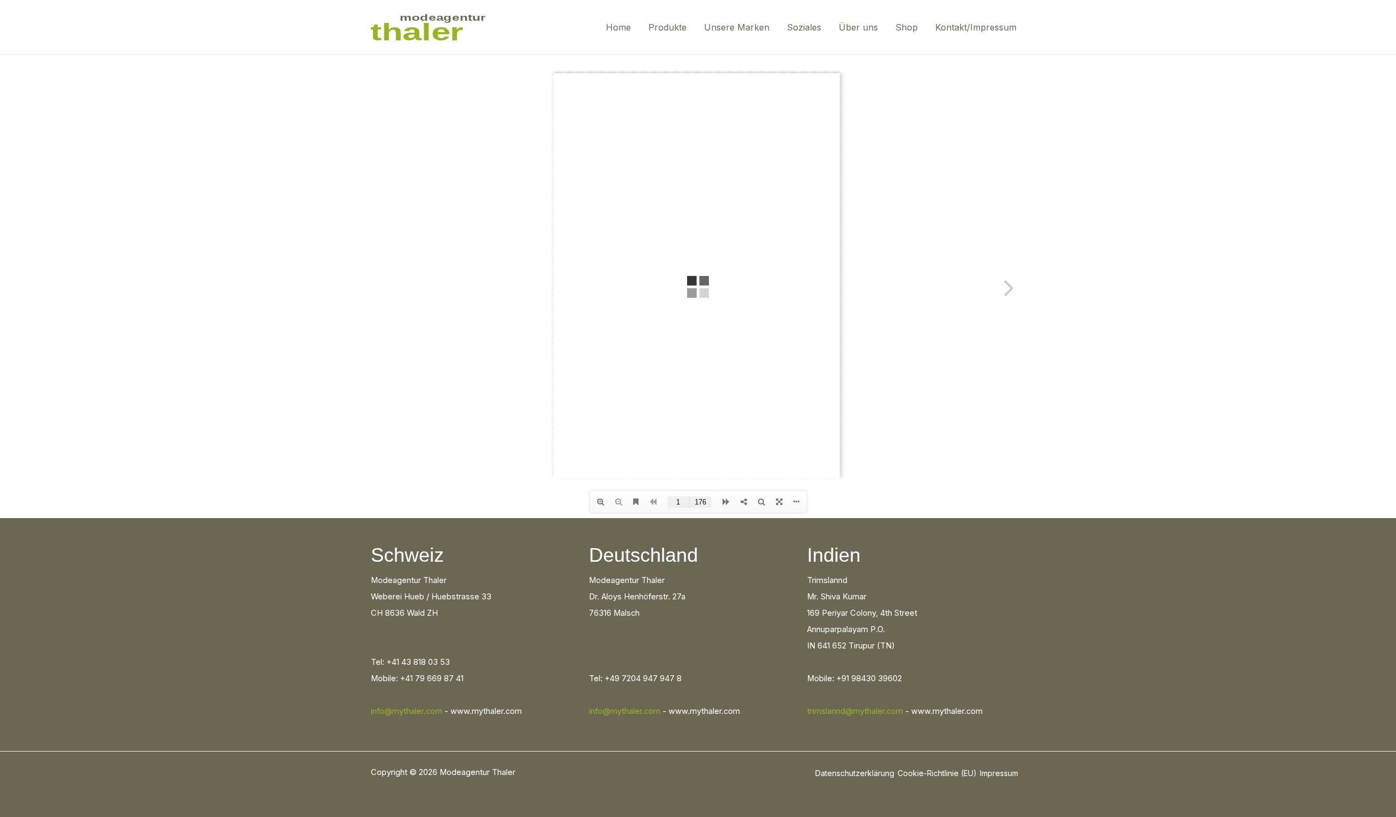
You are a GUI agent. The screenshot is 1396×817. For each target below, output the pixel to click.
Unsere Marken (736, 27)
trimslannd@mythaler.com (855, 711)
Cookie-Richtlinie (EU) (937, 773)
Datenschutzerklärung (854, 773)
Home (618, 27)
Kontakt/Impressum (975, 27)
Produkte (667, 27)
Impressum (999, 773)
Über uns (858, 27)
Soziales (804, 27)
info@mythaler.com (406, 711)
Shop (906, 27)
